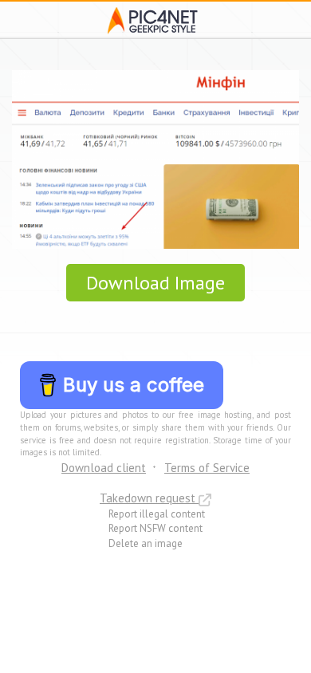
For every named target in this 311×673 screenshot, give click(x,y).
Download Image (155, 282)
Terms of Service (207, 467)
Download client (103, 467)
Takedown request (149, 498)
